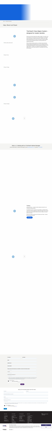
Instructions (29, 217)
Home (4, 21)
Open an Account (30, 419)
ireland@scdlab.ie (14, 422)
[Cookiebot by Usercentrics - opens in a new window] (4, 429)
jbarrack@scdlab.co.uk (31, 147)
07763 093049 (40, 147)
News (28, 422)
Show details (10, 429)
